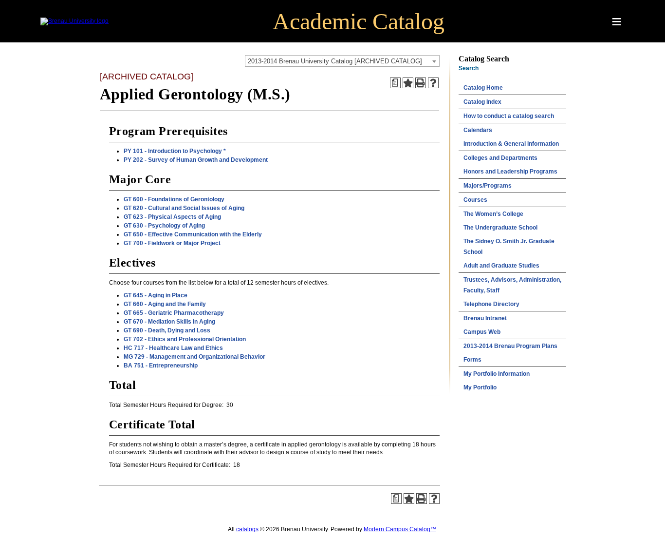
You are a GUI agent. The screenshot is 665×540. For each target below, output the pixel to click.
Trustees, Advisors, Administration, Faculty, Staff (512, 285)
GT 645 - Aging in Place (155, 295)
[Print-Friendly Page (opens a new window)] (420, 82)
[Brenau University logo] (74, 21)
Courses (475, 199)
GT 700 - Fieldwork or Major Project (172, 243)
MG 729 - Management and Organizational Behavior (194, 356)
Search (469, 68)
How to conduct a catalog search (508, 116)
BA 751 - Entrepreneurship (161, 365)
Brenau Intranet (485, 318)
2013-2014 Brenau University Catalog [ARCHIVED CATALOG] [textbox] (335, 61)
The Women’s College (493, 214)
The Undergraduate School (500, 227)
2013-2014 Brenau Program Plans (510, 346)
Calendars (477, 130)
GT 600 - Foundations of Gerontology (174, 199)
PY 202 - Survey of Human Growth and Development (196, 159)
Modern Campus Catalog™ (400, 529)
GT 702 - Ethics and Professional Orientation (185, 339)
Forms (472, 359)
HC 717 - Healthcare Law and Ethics (173, 348)
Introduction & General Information (511, 143)
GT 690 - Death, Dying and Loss (167, 330)
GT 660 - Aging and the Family (165, 304)
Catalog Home (483, 87)
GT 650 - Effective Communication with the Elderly (193, 234)
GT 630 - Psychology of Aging (164, 225)
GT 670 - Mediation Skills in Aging (169, 321)
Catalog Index (482, 101)
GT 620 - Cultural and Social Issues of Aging (184, 208)
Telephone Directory (491, 304)
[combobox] (342, 61)
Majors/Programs (487, 185)
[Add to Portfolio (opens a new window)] (408, 82)
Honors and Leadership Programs (510, 171)
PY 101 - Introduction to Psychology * (175, 151)
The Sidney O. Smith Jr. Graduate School (508, 246)
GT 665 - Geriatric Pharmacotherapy (174, 312)
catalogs (247, 529)
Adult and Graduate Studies (501, 265)
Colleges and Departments (500, 157)
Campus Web (481, 331)
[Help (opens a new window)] (433, 82)
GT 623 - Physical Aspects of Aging (172, 216)
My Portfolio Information (496, 373)
